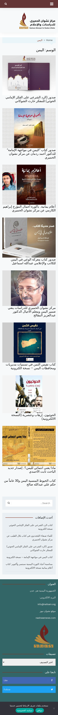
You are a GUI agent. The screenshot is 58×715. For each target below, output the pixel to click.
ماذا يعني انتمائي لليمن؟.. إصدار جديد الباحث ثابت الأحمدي (32, 469)
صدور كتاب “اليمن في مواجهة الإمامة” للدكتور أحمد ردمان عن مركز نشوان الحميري (31, 153)
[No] (54, 708)
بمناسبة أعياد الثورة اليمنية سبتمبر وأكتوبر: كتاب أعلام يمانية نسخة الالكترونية (29, 566)
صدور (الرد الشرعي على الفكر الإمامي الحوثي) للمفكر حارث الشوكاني (31, 99)
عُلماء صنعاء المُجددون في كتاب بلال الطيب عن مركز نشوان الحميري (30, 537)
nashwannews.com (46, 617)
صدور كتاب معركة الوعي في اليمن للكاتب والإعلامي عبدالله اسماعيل (33, 261)
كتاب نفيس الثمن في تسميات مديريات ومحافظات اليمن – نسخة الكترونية (31, 366)
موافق (39, 710)
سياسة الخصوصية (24, 710)
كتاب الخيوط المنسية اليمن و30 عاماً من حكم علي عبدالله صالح (30, 482)
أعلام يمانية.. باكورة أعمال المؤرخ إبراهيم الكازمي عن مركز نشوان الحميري (29, 208)
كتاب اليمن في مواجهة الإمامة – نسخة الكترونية (29, 557)
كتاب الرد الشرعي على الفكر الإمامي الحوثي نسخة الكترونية (31, 527)
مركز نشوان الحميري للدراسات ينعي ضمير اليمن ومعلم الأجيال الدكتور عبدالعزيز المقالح (32, 311)
